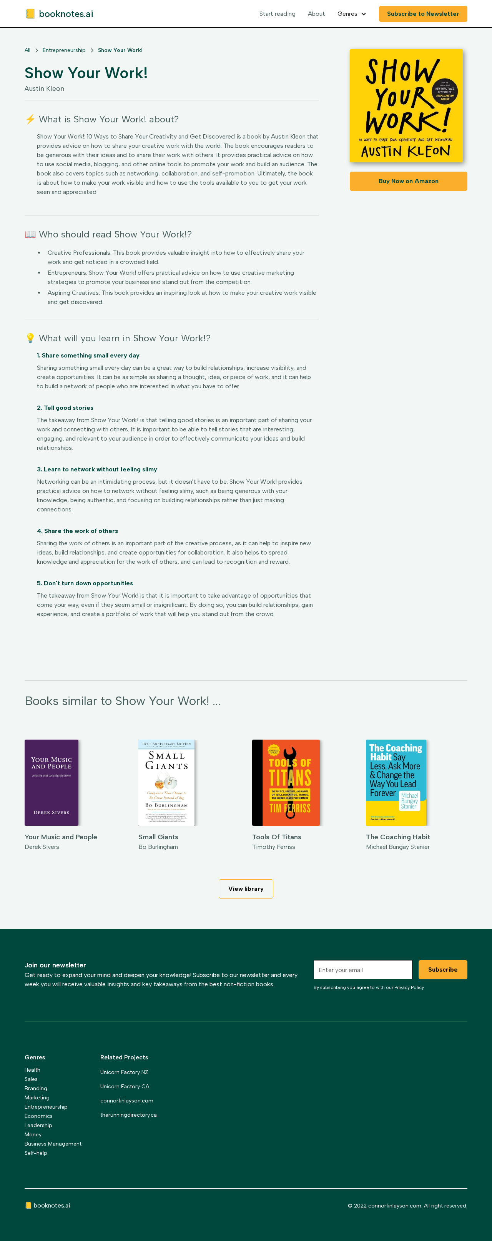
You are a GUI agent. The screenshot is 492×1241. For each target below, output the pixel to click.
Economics (39, 1116)
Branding (36, 1088)
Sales (31, 1079)
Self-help (36, 1153)
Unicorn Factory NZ (124, 1072)
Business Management (53, 1144)
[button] (352, 14)
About (316, 13)
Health (32, 1070)
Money (33, 1134)
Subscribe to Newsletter (423, 13)
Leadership (38, 1125)
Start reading (277, 13)
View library (246, 888)
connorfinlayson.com (126, 1100)
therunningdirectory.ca (128, 1115)
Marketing (37, 1097)
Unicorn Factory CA (124, 1086)
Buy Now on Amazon (409, 181)
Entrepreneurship (46, 1107)
